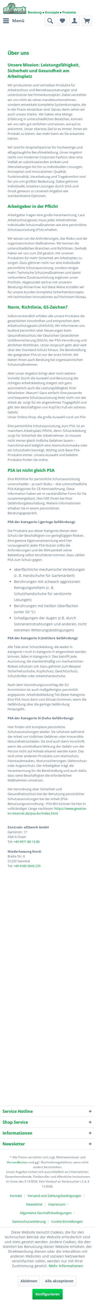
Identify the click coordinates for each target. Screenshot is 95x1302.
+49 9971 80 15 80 (26, 841)
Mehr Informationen (66, 1265)
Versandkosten (17, 1162)
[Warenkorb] (87, 21)
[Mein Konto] (74, 21)
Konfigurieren (47, 1294)
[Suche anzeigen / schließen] (50, 21)
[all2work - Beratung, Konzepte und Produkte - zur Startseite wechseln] (40, 8)
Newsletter (34, 1204)
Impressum (56, 1204)
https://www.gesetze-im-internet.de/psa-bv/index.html (47, 811)
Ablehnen (29, 1281)
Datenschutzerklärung (29, 1221)
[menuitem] (13, 21)
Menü (18, 20)
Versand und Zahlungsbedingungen (54, 1195)
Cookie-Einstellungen (67, 1221)
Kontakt (16, 1195)
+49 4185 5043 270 (27, 866)
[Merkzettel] (62, 21)
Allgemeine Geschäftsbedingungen (46, 1213)
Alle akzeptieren (59, 1281)
